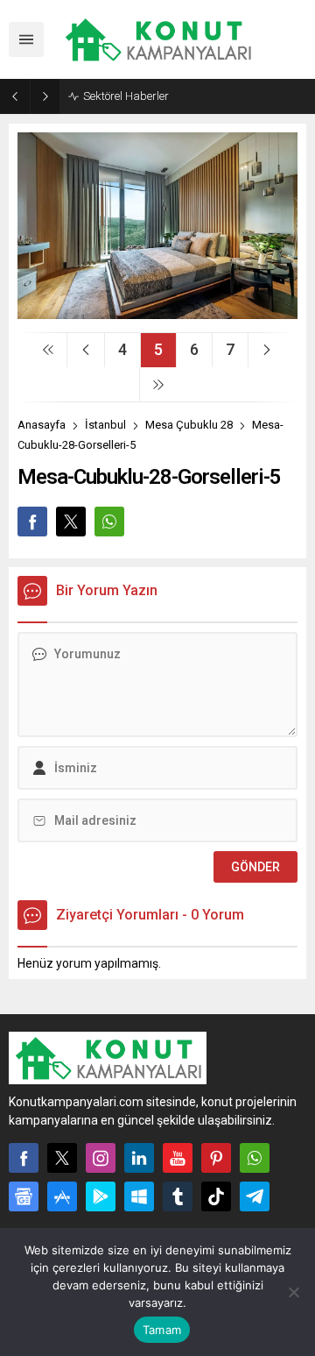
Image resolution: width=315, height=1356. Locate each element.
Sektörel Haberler (126, 96)
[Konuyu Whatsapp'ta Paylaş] (109, 521)
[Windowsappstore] (139, 1196)
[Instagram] (101, 1158)
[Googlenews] (23, 1196)
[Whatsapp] (255, 1158)
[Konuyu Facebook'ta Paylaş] (32, 521)
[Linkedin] (139, 1158)
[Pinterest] (216, 1158)
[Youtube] (177, 1158)
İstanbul (105, 424)
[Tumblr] (177, 1196)
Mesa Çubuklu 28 (189, 424)
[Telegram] (255, 1196)
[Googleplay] (101, 1196)
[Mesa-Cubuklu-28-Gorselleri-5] (158, 312)
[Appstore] (62, 1196)
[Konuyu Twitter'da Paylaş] (71, 521)
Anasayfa (42, 424)
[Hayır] (293, 1292)
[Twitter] (62, 1158)
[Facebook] (23, 1158)
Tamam (162, 1330)
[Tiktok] (216, 1196)
